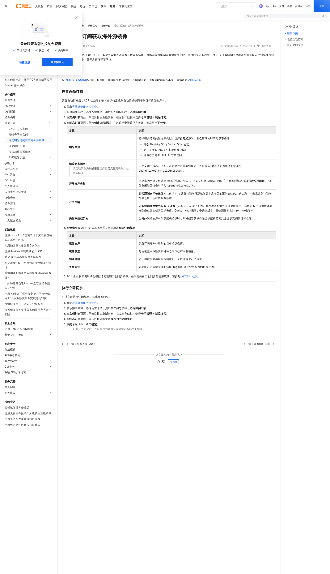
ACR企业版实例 (76, 80)
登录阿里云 (57, 62)
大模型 (39, 6)
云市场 (93, 6)
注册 (308, 6)
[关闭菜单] (6, 6)
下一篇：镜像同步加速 (256, 344)
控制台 (298, 6)
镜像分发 (105, 25)
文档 (281, 6)
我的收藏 (266, 45)
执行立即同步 (188, 276)
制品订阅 (195, 80)
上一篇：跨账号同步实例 (80, 344)
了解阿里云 (126, 6)
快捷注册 (24, 62)
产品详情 (247, 45)
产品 (49, 6)
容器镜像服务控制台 (84, 106)
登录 (321, 6)
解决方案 (61, 6)
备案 (289, 6)
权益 (73, 6)
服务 (112, 6)
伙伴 (103, 6)
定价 (82, 6)
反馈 (175, 361)
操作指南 (92, 25)
